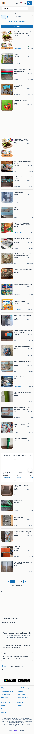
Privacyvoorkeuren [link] (22, 697)
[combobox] (15, 8)
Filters (18, 26)
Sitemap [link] (4, 712)
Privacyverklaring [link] (22, 694)
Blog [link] (2, 688)
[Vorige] (8, 581)
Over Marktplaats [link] (6, 702)
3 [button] (21, 581)
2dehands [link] (4, 709)
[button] (21, 3)
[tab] (3, 17)
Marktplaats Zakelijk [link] (23, 688)
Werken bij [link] (20, 702)
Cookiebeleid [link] (5, 697)
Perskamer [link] (4, 705)
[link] (4, 3)
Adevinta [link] (19, 705)
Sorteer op (16, 14)
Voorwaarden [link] (5, 694)
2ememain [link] (20, 709)
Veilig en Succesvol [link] (7, 691)
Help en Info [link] (20, 691)
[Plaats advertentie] (29, 3)
